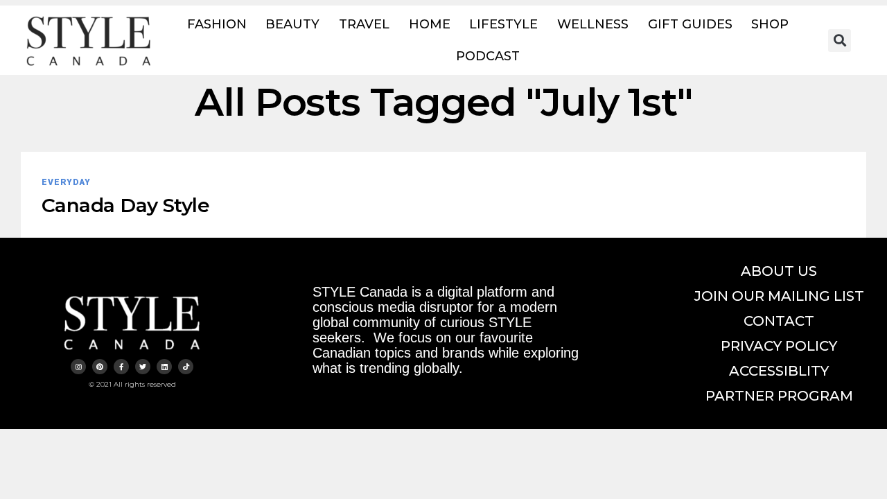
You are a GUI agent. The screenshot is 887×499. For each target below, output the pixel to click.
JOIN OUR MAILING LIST (779, 296)
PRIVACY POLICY (779, 346)
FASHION (217, 24)
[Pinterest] (99, 366)
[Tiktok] (185, 366)
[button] (839, 40)
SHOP (770, 24)
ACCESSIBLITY (779, 370)
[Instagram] (78, 366)
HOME (429, 24)
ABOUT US (779, 271)
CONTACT (779, 321)
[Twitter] (142, 366)
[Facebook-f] (121, 366)
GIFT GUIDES (690, 24)
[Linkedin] (164, 366)
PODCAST (488, 56)
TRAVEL (364, 24)
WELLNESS (593, 24)
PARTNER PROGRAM (779, 395)
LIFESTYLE (503, 24)
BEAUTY (292, 24)
